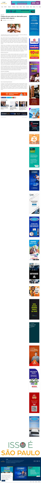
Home (2, 6)
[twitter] (36, 461)
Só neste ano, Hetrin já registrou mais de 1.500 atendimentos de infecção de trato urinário (13, 108)
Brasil (31, 6)
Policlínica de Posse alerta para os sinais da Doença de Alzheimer (4, 108)
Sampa (17, 6)
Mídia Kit (39, 481)
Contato (36, 481)
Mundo (24, 6)
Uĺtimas (9, 6)
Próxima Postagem (24, 117)
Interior (21, 6)
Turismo (34, 6)
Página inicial (2, 14)
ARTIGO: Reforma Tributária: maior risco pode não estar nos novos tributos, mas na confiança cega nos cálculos (23, 108)
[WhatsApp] (12, 97)
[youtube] (37, 461)
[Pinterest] (13, 97)
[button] (39, 7)
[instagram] (39, 461)
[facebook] (34, 461)
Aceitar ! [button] (3, 480)
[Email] (15, 97)
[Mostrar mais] (16, 97)
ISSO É (5, 6)
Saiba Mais (7, 479)
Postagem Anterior (3, 117)
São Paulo (13, 6)
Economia (27, 6)
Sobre (33, 481)
